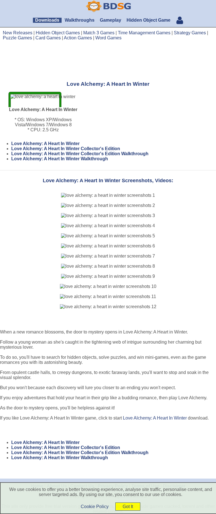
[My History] (179, 21)
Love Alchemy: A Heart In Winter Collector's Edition (65, 148)
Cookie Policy (95, 506)
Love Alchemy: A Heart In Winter (45, 143)
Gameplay (110, 20)
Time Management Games (144, 32)
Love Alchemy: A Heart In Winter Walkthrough (59, 158)
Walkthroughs (79, 20)
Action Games (78, 37)
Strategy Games (190, 32)
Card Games (48, 37)
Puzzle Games (17, 37)
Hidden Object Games (58, 32)
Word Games (108, 37)
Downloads (47, 20)
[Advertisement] (108, 60)
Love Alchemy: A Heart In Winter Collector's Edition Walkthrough (79, 153)
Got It (128, 506)
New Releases (17, 32)
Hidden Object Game (148, 20)
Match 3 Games (98, 32)
